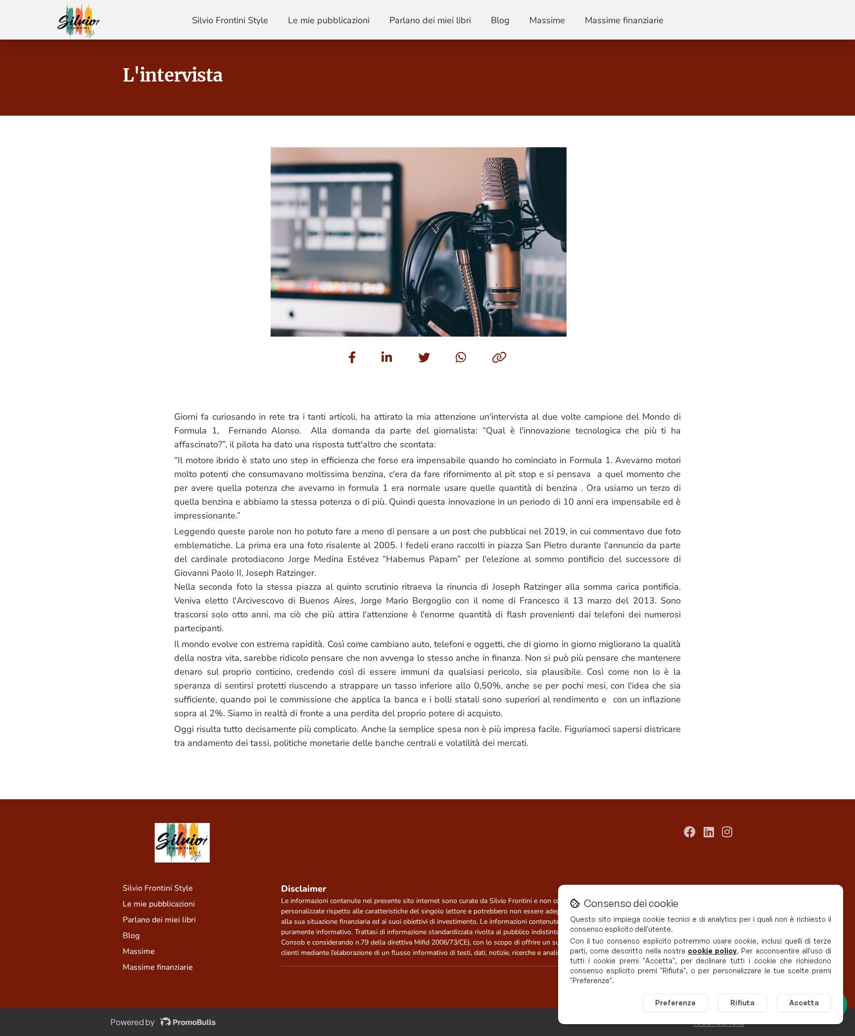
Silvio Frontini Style (230, 20)
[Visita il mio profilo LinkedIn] (709, 833)
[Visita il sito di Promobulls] (188, 1022)
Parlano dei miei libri (430, 20)
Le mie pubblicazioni (329, 20)
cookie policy (712, 951)
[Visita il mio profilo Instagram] (727, 833)
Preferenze (675, 1002)
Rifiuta (742, 1002)
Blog (500, 20)
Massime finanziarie (624, 20)
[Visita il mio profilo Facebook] (690, 833)
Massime (547, 20)
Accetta (804, 1002)
